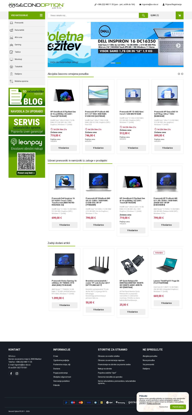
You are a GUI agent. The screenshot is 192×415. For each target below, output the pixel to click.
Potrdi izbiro (178, 407)
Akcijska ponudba (150, 356)
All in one (18, 37)
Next (177, 44)
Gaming (17, 45)
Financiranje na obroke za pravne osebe (114, 364)
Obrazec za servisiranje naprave (111, 360)
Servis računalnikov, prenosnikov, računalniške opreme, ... (117, 382)
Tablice (17, 52)
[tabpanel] (116, 44)
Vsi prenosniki (148, 364)
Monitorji (18, 59)
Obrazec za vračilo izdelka (109, 356)
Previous (51, 44)
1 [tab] (112, 64)
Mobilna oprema (21, 81)
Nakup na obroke (105, 369)
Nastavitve (163, 407)
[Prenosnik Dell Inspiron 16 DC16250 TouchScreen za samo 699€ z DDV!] (116, 44)
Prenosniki (18, 23)
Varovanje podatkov (61, 381)
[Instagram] (16, 373)
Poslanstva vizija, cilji (61, 364)
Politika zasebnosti (153, 404)
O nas (55, 356)
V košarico (64, 148)
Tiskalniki (18, 67)
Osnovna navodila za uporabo (110, 377)
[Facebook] (11, 373)
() (155, 15)
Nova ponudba (149, 360)
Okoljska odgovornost (62, 377)
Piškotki (56, 385)
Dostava (56, 369)
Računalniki (19, 30)
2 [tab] (117, 64)
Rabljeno (18, 74)
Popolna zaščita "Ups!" (107, 373)
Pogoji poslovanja (60, 373)
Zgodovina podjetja (61, 360)
